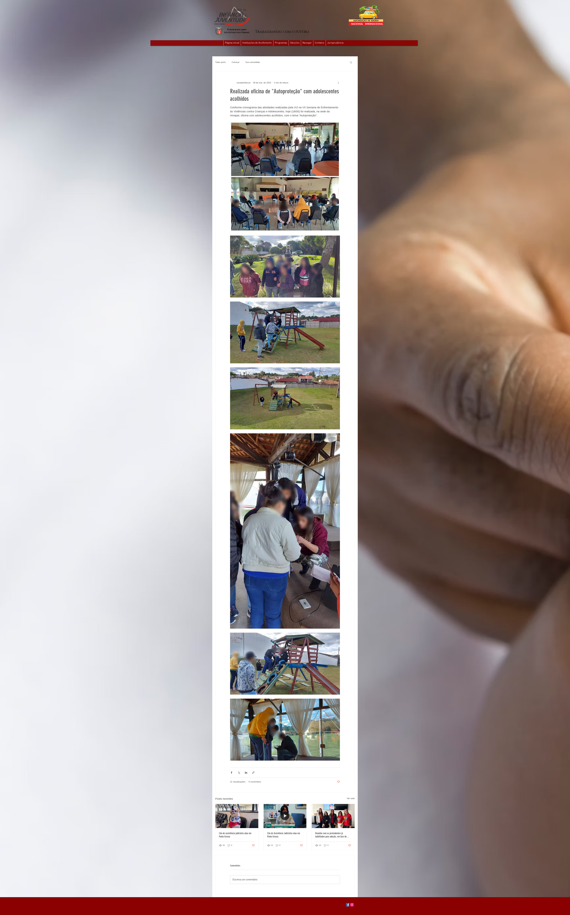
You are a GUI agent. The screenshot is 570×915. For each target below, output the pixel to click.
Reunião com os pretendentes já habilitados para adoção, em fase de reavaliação (331, 835)
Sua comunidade (252, 62)
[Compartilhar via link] (253, 772)
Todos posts (220, 62)
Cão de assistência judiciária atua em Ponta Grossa (235, 835)
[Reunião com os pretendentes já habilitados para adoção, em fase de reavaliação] (333, 816)
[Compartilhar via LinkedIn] (246, 772)
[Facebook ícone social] (347, 905)
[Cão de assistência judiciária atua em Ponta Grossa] (236, 816)
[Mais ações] (338, 82)
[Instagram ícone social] (352, 905)
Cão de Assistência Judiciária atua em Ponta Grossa (283, 835)
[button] (307, 43)
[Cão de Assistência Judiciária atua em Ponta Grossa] (285, 816)
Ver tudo (351, 798)
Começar (235, 62)
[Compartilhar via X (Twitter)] (238, 772)
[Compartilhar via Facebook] (231, 772)
